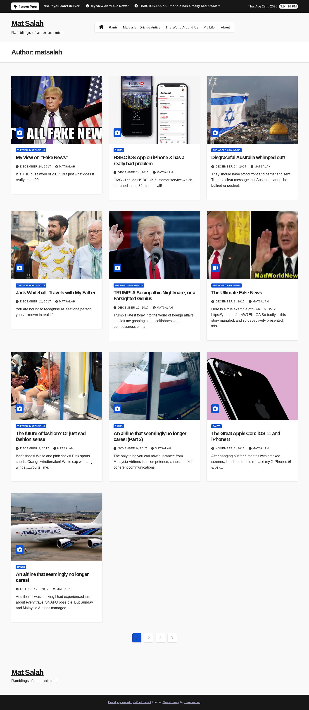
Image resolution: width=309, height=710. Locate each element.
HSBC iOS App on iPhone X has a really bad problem (149, 160)
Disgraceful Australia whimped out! (248, 157)
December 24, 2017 (36, 166)
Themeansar (192, 702)
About (225, 27)
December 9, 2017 (231, 301)
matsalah (67, 166)
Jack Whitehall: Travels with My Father (56, 292)
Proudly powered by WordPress (129, 702)
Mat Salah (27, 23)
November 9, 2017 (133, 448)
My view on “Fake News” (42, 157)
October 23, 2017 (35, 589)
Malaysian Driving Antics (141, 27)
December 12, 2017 (36, 301)
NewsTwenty (171, 702)
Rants (113, 27)
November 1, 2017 (231, 448)
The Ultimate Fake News (236, 292)
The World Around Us (182, 27)
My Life (209, 27)
